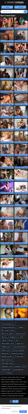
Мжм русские (5, 353)
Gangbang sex (13, 337)
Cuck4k (21, 337)
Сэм (3, 372)
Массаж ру (4, 337)
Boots (24, 366)
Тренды (7, 7)
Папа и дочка (20, 356)
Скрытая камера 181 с (18, 369)
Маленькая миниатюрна (8, 327)
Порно (15, 2)
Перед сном (20, 343)
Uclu (17, 340)
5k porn (13, 330)
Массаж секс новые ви (8, 333)
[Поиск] (25, 11)
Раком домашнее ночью (8, 324)
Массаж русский (20, 333)
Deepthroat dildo (6, 369)
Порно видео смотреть (8, 363)
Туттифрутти (20, 327)
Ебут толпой (5, 330)
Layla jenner (18, 366)
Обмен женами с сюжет (8, 343)
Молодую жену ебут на (8, 356)
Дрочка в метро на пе (7, 359)
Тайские (4, 340)
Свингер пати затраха (17, 353)
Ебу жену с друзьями (18, 350)
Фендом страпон (6, 350)
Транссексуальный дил (19, 346)
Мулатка (10, 340)
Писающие (9, 372)
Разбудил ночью (6, 346)
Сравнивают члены (7, 366)
